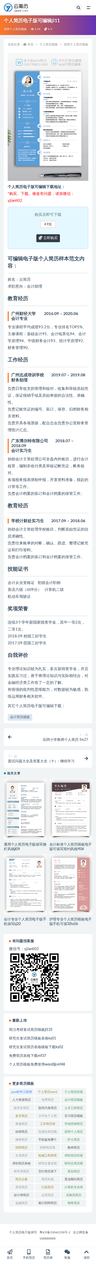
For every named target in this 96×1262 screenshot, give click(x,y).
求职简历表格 (21, 1163)
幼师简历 (21, 1131)
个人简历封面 (74, 1091)
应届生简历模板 (47, 1132)
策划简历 (74, 1171)
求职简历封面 (74, 1155)
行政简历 (47, 1187)
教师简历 (74, 1147)
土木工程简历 (74, 1107)
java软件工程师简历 (21, 1092)
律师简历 (21, 1139)
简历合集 (21, 1179)
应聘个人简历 (74, 1131)
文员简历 (21, 1155)
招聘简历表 (47, 1147)
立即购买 (50, 238)
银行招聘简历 (47, 1203)
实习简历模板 (74, 1115)
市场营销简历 (74, 1123)
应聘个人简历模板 (15, 29)
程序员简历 (21, 1171)
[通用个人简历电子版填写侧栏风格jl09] (25, 809)
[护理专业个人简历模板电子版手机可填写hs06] (70, 884)
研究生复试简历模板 (47, 1164)
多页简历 (21, 1115)
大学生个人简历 (47, 1116)
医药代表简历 (47, 1107)
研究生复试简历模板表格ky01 (32, 1038)
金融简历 (21, 1203)
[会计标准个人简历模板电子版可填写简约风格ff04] (70, 809)
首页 (30, 44)
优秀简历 (47, 1099)
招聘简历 (21, 1147)
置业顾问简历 (74, 1179)
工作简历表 (47, 1123)
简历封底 (47, 1179)
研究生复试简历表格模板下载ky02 (36, 1047)
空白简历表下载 (47, 1172)
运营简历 (47, 1195)
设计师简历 (21, 1195)
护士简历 (74, 1139)
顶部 (86, 1257)
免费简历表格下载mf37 (27, 1056)
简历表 (48, 1257)
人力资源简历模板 (21, 1100)
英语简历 (21, 1187)
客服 (67, 1257)
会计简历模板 (20, 717)
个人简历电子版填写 (23, 1232)
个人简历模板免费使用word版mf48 (37, 1064)
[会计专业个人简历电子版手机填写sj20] (25, 884)
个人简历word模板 (47, 1092)
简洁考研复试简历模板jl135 (30, 1030)
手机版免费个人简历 (47, 1140)
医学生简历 (21, 1107)
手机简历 (29, 1257)
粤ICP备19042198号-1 (54, 1232)
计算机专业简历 (74, 1188)
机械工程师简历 (47, 1156)
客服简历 (21, 1123)
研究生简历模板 (74, 1164)
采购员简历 (73, 1195)
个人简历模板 (48, 44)
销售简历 (74, 1203)
